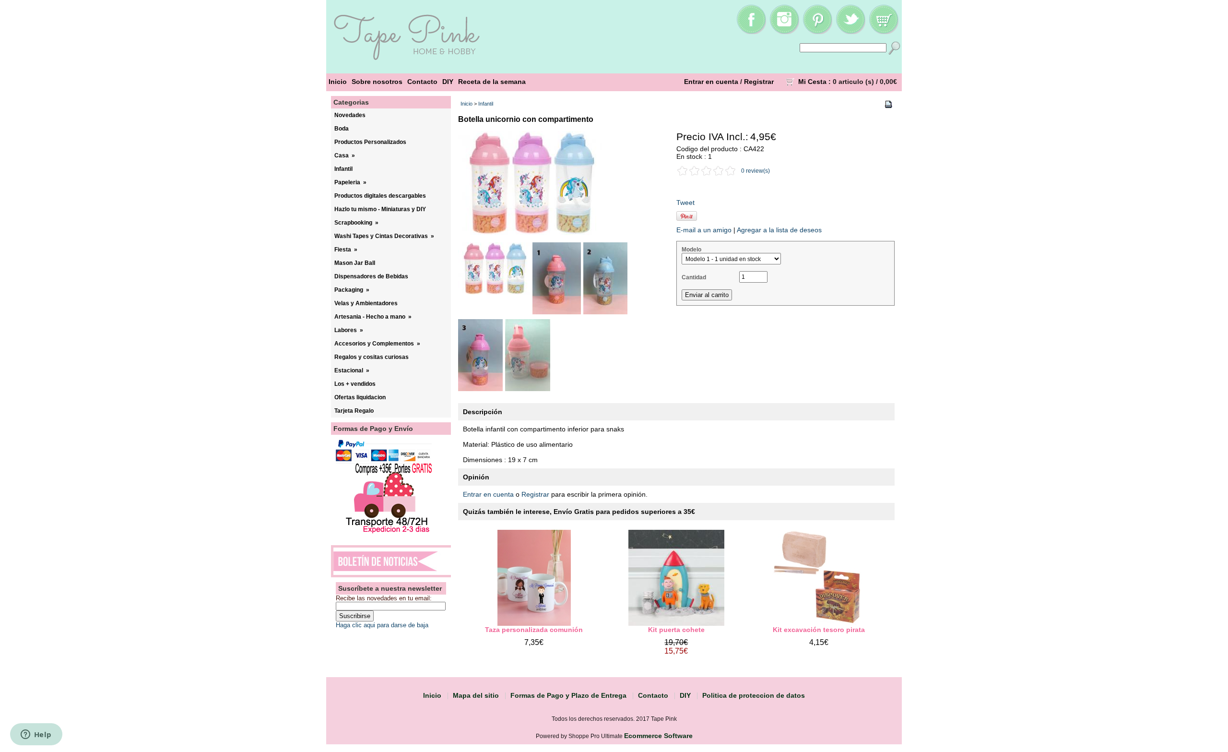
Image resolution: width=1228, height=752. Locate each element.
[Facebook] (751, 32)
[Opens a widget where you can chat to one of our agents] (36, 735)
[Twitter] (850, 32)
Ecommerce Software (658, 736)
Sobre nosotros (377, 81)
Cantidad (694, 277)
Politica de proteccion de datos (753, 695)
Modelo (691, 249)
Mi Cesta (812, 81)
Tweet (685, 202)
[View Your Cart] (883, 32)
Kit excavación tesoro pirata (819, 629)
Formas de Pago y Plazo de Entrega (568, 695)
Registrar (759, 81)
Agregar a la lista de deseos (779, 230)
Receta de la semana (492, 81)
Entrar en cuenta (711, 81)
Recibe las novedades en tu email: (384, 598)
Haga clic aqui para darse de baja (382, 625)
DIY (447, 81)
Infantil (485, 104)
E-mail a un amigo (704, 230)
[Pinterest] (817, 32)
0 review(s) (755, 170)
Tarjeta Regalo (354, 410)
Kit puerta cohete (676, 629)
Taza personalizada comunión (534, 629)
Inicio (338, 81)
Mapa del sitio (476, 695)
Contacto (422, 81)
